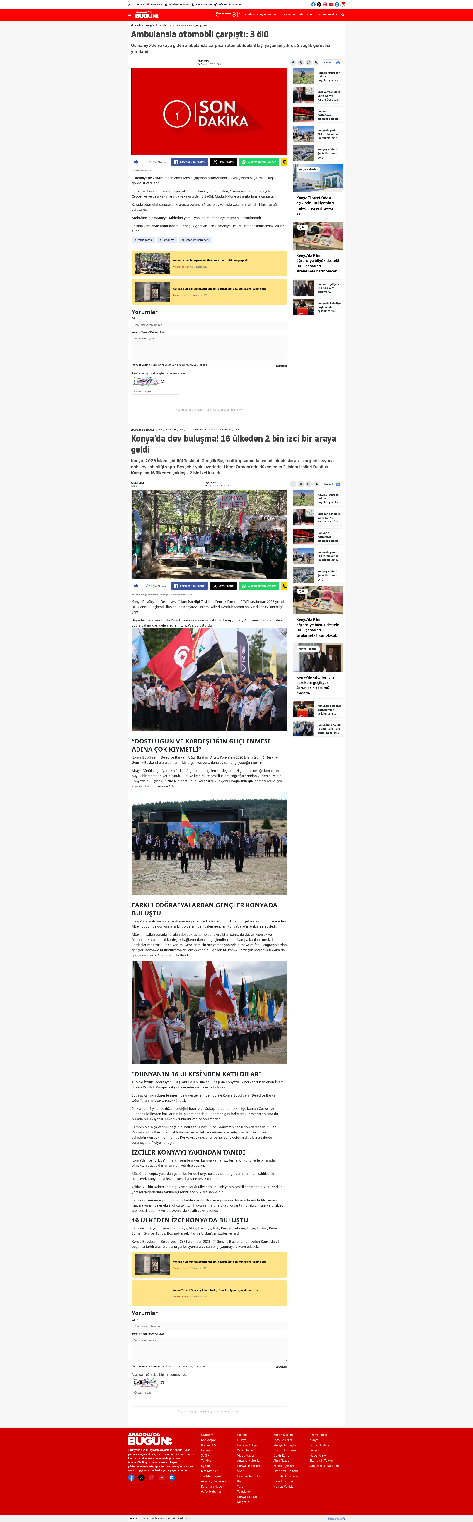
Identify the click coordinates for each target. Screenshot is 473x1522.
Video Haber (246, 1455)
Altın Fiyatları (282, 1461)
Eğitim (205, 1466)
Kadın (241, 1481)
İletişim (314, 1450)
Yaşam (241, 1486)
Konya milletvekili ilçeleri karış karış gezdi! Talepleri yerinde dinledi (329, 729)
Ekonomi (207, 1450)
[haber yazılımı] (336, 1518)
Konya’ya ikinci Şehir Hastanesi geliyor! (327, 153)
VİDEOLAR (156, 4)
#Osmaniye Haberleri (195, 240)
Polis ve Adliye (247, 1445)
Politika (242, 1435)
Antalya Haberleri (249, 1461)
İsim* (135, 318)
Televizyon (244, 1492)
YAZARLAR (138, 4)
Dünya (241, 1440)
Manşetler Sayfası (285, 1445)
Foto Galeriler (282, 1440)
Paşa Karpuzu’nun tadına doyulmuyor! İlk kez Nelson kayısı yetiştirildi (329, 76)
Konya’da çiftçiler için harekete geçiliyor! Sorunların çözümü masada (328, 288)
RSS (134, 1518)
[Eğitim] (318, 236)
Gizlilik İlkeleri (319, 1445)
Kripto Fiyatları (283, 1466)
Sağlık (205, 1455)
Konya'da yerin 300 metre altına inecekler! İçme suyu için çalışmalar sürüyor (328, 134)
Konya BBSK (209, 1445)
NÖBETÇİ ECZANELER (230, 4)
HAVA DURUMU (204, 4)
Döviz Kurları (282, 1455)
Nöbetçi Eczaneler (286, 1476)
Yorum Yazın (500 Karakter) (149, 332)
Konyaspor (208, 1440)
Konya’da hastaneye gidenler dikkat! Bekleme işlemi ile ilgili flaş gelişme (329, 115)
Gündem (163, 25)
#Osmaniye (167, 240)
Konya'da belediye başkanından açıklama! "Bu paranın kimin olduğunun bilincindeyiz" (329, 307)
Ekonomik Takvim (285, 1471)
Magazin (243, 1502)
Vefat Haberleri (211, 1492)
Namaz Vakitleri (284, 1486)
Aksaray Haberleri (213, 1481)
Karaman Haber (212, 1486)
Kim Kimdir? (209, 1471)
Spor (240, 1471)
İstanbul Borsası (284, 1450)
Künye (313, 1440)
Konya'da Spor (247, 1497)
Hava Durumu (283, 1481)
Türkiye (206, 1461)
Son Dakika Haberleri (324, 1466)
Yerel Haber (245, 1450)
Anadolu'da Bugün (144, 25)
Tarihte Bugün (211, 1476)
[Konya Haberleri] (318, 178)
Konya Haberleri (167, 429)
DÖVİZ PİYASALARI (179, 4)
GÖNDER (281, 366)
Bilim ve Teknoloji (249, 1476)
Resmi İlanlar (318, 1435)
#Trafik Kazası (143, 240)
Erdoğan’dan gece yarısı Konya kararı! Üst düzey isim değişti (329, 95)
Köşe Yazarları (283, 1435)
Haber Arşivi (317, 1455)
